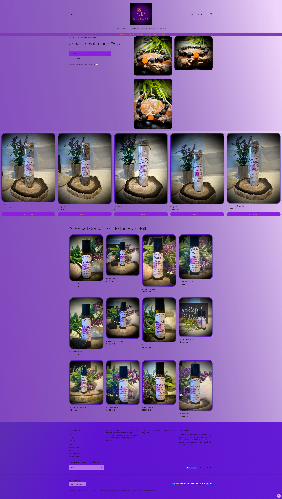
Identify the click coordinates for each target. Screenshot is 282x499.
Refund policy (105, 490)
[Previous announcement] (69, 34)
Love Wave (118, 207)
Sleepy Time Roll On (149, 289)
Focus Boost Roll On (186, 282)
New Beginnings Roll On (114, 341)
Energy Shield (62, 207)
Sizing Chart (73, 441)
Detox (3, 205)
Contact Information (76, 438)
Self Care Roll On (184, 413)
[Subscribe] (102, 467)
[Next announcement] (212, 34)
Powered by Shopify (94, 491)
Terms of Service (75, 453)
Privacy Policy (74, 447)
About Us (72, 435)
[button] (71, 14)
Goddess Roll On (75, 284)
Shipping (82, 61)
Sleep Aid (173, 207)
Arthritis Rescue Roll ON (78, 407)
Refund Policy (74, 450)
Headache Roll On (75, 351)
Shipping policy (137, 490)
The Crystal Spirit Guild (81, 491)
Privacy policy (115, 490)
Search (71, 444)
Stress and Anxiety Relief (235, 206)
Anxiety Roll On (111, 278)
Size (70, 50)
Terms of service (126, 490)
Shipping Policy (74, 456)
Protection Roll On (148, 407)
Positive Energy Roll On (187, 339)
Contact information (150, 490)
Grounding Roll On (148, 345)
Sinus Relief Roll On (112, 407)
